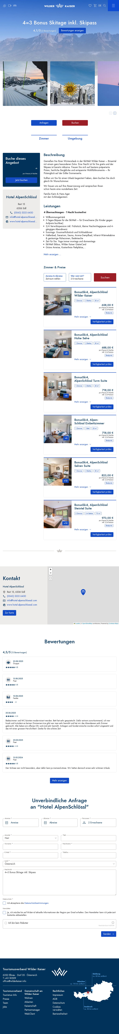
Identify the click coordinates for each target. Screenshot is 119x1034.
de (99, 5)
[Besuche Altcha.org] (113, 923)
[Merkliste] (90, 5)
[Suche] (104, 5)
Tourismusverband (12, 991)
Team (5, 1002)
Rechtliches (58, 991)
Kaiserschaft (30, 1005)
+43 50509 (10, 978)
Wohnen (29, 998)
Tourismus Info (10, 995)
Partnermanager (32, 1009)
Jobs (5, 1006)
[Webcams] (10, 5)
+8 (66, 353)
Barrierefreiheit (60, 1013)
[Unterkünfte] (15, 5)
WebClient (30, 1013)
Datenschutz (59, 1002)
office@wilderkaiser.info (14, 981)
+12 (65, 480)
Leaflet (77, 623)
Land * (7, 861)
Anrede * (8, 835)
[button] (25, 83)
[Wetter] (5, 5)
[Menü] (113, 5)
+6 (66, 395)
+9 (66, 310)
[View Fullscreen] (50, 578)
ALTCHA (111, 925)
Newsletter (6, 908)
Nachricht (8, 869)
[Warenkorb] (95, 5)
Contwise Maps (113, 623)
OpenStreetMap (87, 623)
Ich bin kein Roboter (18, 923)
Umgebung (75, 138)
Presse (6, 999)
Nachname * (67, 844)
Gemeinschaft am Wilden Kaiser (34, 993)
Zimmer (44, 138)
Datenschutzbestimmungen (36, 903)
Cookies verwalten (57, 1008)
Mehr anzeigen (81, 317)
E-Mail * (8, 852)
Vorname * (9, 844)
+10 (65, 523)
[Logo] (59, 5)
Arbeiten (29, 1002)
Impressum (58, 995)
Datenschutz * (8, 899)
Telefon (65, 852)
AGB (55, 999)
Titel (64, 835)
